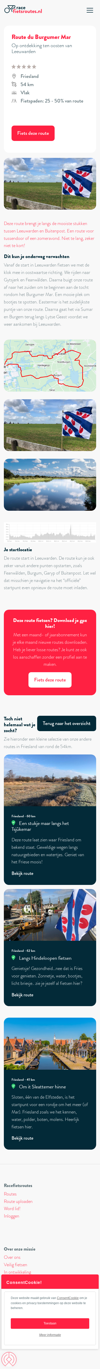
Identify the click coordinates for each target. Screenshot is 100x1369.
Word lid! (12, 1208)
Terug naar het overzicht (67, 723)
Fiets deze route (33, 133)
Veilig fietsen (15, 1264)
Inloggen (11, 1216)
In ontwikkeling (17, 1272)
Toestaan (50, 1323)
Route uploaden (18, 1201)
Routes (10, 1194)
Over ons (12, 1257)
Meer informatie (50, 1335)
